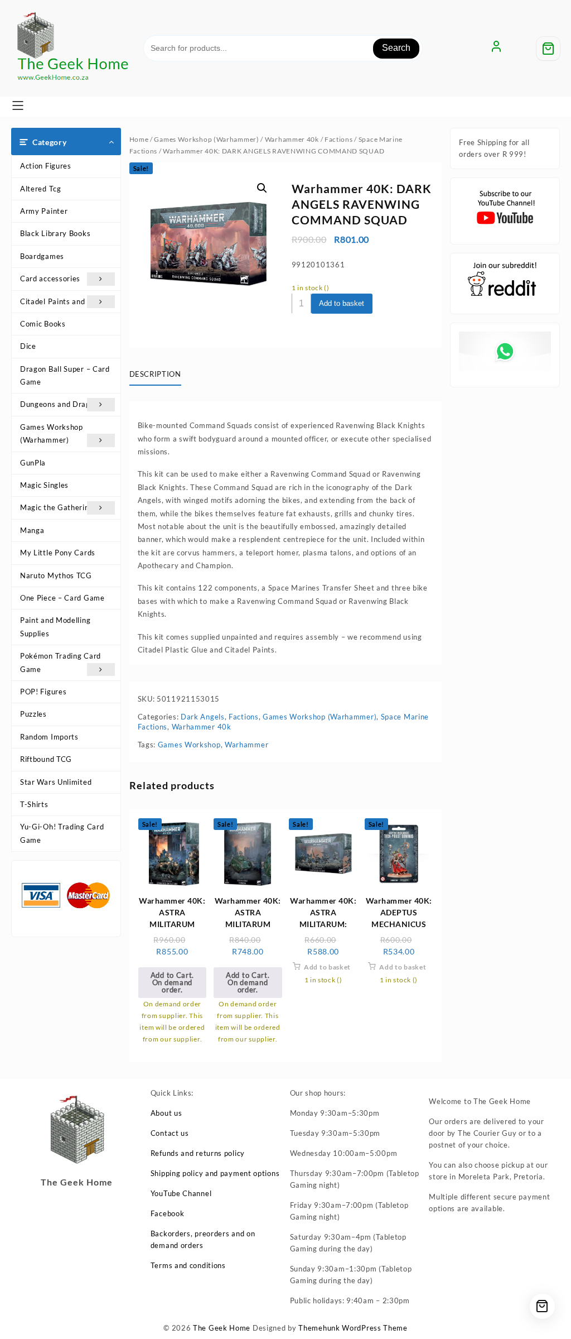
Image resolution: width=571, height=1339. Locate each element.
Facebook (168, 1213)
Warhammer (246, 744)
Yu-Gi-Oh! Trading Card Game (62, 833)
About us (166, 1112)
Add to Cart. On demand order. (172, 982)
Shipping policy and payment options (215, 1173)
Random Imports (49, 736)
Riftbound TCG (46, 759)
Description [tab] (155, 373)
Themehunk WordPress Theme (353, 1327)
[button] (262, 188)
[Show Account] (496, 48)
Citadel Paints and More (63, 301)
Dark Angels (203, 716)
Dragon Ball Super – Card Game (65, 375)
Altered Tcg (40, 188)
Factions (339, 139)
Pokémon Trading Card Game (60, 662)
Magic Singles (44, 485)
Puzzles (33, 713)
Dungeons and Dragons (61, 404)
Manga (32, 530)
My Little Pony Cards (57, 552)
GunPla (33, 462)
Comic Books (43, 323)
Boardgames (42, 256)
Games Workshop (189, 744)
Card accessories (50, 278)
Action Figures (45, 165)
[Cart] (548, 48)
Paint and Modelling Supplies (55, 626)
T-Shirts (34, 804)
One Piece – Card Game (62, 597)
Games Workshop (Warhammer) (51, 433)
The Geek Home (221, 1327)
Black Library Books (55, 233)
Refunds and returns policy (198, 1153)
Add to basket (341, 303)
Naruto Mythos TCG (56, 575)
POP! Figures (43, 691)
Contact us (170, 1133)
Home (139, 139)
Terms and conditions (188, 1265)
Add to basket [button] (327, 967)
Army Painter (43, 211)
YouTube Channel (181, 1193)
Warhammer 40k (292, 139)
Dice (28, 346)
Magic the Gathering (56, 507)
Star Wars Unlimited (55, 782)
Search (396, 47)
